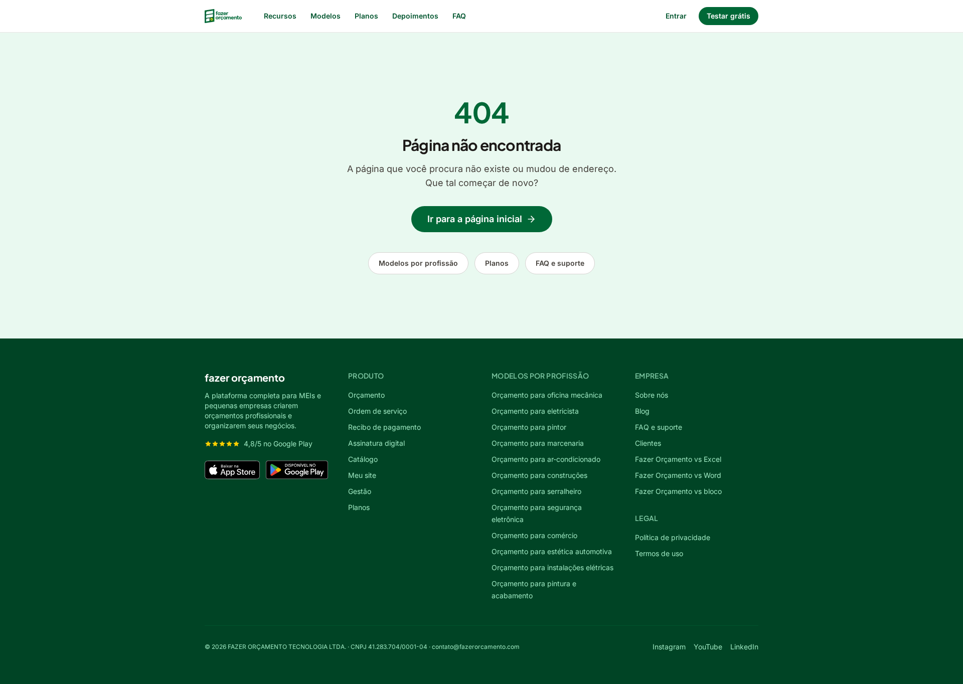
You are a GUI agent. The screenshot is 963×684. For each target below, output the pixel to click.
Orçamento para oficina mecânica (547, 395)
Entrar (676, 16)
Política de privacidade (672, 537)
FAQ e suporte (560, 263)
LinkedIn (744, 646)
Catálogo (363, 459)
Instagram (669, 646)
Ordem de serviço (377, 411)
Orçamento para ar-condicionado (546, 459)
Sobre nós (651, 395)
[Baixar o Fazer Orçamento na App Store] (232, 470)
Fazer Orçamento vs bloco (678, 491)
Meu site (362, 475)
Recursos (280, 16)
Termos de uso (659, 553)
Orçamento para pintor (529, 427)
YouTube (708, 646)
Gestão (359, 491)
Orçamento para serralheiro (536, 491)
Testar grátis (728, 16)
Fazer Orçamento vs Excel (678, 459)
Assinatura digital (376, 443)
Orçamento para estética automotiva (552, 551)
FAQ (459, 16)
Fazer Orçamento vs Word (678, 475)
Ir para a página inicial (474, 219)
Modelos (325, 16)
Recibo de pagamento (384, 427)
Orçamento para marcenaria (538, 443)
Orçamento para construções (539, 475)
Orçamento (366, 395)
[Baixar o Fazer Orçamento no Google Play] (297, 470)
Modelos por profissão (418, 263)
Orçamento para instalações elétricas (552, 567)
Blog (642, 411)
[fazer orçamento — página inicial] (223, 16)
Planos (366, 16)
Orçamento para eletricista (535, 411)
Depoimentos (415, 16)
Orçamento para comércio (534, 535)
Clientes (648, 443)
